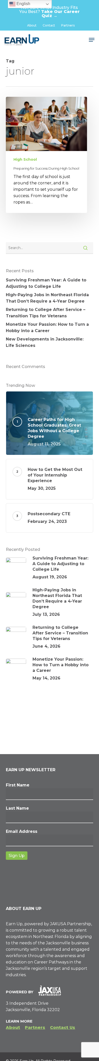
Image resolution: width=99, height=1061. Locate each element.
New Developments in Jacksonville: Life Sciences (45, 342)
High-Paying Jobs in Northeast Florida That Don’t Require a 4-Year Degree (47, 298)
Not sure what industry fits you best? (49, 11)
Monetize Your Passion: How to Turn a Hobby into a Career (47, 327)
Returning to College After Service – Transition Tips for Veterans (45, 312)
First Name (17, 785)
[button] (91, 39)
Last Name (17, 808)
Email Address (21, 831)
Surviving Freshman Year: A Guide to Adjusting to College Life (46, 283)
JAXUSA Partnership (70, 923)
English (22, 4)
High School (25, 159)
